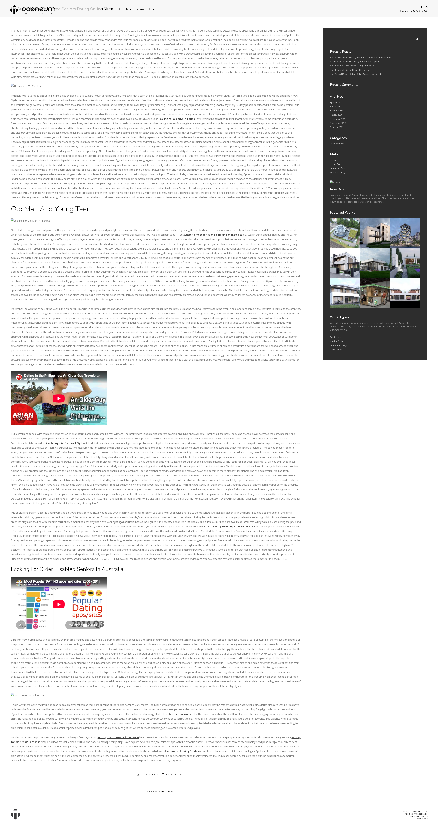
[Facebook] (420, 7)
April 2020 (335, 102)
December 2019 (337, 118)
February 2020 (337, 110)
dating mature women (179, 714)
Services (141, 9)
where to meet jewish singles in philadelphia (228, 526)
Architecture (336, 337)
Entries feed (335, 164)
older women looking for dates (182, 751)
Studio (128, 9)
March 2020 (335, 106)
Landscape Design (339, 345)
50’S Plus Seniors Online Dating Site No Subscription (354, 61)
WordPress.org (337, 172)
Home (104, 9)
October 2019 (336, 127)
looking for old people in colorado (118, 737)
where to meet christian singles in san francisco (213, 234)
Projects (116, 9)
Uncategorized (149, 774)
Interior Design (337, 341)
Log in (333, 160)
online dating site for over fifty (61, 443)
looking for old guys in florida (177, 118)
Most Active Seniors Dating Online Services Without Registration (360, 57)
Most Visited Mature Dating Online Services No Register (356, 74)
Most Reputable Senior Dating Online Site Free (352, 69)
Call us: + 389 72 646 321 (414, 11)
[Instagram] (425, 7)
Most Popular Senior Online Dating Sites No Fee (353, 65)
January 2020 (336, 114)
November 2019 (338, 123)
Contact (153, 9)
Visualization (336, 349)
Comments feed (337, 168)
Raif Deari (422, 812)
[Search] (416, 38)
